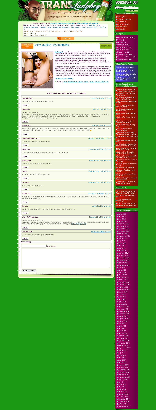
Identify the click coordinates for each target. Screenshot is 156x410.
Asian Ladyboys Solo (65, 13)
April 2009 (122, 302)
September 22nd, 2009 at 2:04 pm (99, 171)
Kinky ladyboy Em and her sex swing (127, 164)
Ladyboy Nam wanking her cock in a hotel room (126, 98)
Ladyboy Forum (122, 17)
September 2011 (124, 236)
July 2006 (121, 382)
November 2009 (124, 285)
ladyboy (86, 81)
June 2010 (122, 270)
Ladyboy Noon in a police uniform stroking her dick (125, 152)
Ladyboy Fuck (122, 45)
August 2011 (122, 238)
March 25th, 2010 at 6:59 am (101, 206)
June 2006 (122, 384)
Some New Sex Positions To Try (126, 196)
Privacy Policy (122, 26)
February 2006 (123, 394)
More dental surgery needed (126, 206)
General (120, 42)
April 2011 (122, 248)
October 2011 (123, 233)
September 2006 (124, 377)
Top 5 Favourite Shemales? (58, 27)
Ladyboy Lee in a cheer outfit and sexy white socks (126, 156)
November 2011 (123, 231)
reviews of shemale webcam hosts (62, 23)
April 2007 (122, 360)
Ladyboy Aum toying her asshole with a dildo (125, 121)
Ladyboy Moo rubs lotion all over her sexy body (126, 182)
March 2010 (122, 275)
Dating (119, 40)
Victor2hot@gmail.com (78, 224)
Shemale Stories (122, 54)
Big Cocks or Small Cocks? (82, 27)
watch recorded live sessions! (87, 23)
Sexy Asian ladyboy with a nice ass (127, 137)
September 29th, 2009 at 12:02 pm (99, 193)
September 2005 (124, 406)
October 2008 (123, 316)
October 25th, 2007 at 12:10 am (100, 98)
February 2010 (123, 277)
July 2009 (121, 294)
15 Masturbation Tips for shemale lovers (125, 71)
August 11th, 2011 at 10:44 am (101, 231)
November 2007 (124, 343)
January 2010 (123, 280)
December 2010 (124, 258)
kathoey (80, 81)
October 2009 (123, 287)
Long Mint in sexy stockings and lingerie (126, 94)
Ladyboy (53, 13)
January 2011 (123, 255)
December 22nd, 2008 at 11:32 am (99, 149)
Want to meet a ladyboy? (125, 68)
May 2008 (121, 328)
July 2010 (121, 268)
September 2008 (124, 319)
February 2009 (123, 306)
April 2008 (122, 331)
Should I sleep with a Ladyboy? (124, 200)
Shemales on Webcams (125, 57)
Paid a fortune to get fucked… (127, 203)
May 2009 (121, 299)
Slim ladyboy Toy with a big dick (126, 125)
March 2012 (122, 221)
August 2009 (122, 292)
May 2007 (121, 358)
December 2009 (124, 282)
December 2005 (124, 399)
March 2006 (122, 392)
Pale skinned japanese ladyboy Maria (124, 129)
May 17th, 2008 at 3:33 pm (102, 109)
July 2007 (121, 353)
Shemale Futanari (123, 24)
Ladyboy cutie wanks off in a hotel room (126, 174)
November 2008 (124, 314)
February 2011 (123, 253)
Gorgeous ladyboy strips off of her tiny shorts (127, 178)
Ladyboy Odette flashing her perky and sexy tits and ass (126, 145)
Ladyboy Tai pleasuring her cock (126, 117)
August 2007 (122, 350)
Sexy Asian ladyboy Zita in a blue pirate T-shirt (126, 148)
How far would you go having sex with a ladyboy (126, 74)
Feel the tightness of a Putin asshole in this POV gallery (126, 90)
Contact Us (121, 29)
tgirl (102, 81)
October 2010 (123, 263)
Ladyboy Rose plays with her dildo (126, 102)
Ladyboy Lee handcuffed (125, 168)
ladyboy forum (94, 25)
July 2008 (121, 323)
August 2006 (122, 379)
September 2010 (124, 265)
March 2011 (122, 250)
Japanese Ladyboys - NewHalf (34, 27)
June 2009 (122, 297)
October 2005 (123, 404)
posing (91, 81)
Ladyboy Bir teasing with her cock (126, 113)
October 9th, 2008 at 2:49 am (101, 125)
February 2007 (123, 365)
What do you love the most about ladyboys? (126, 78)
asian (65, 81)
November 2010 (124, 260)
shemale (97, 81)
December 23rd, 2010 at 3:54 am (100, 217)
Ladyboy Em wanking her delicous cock (125, 110)
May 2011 (121, 246)
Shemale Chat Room (124, 19)
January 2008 (123, 338)
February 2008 (123, 336)
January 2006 (123, 396)
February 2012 (123, 224)
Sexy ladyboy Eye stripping (51, 44)
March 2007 (122, 362)
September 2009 (124, 289)
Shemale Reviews (123, 49)
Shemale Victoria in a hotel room (126, 170)
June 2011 (122, 243)
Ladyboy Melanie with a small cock (127, 141)
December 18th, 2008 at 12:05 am (99, 138)
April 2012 (122, 219)
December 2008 (124, 311)
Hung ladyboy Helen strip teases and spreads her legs (126, 133)
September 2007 (124, 348)
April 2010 (122, 272)
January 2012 (123, 226)
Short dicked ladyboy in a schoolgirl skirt (125, 106)
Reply (25, 105)
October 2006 (123, 375)
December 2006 (124, 370)
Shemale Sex (121, 52)
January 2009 (123, 309)
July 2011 (121, 241)
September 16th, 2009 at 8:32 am (100, 160)
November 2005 (124, 401)
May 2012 (121, 216)
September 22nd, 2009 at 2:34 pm (99, 182)
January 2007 (123, 367)
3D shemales (121, 22)
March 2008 (122, 333)
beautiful (71, 81)
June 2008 (122, 326)
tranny (106, 81)
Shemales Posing (123, 59)
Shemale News (122, 47)
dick (75, 81)
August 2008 (122, 321)
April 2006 (122, 389)
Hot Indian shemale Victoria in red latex (127, 160)
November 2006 (124, 372)
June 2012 (122, 214)
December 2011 (123, 229)
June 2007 (122, 355)
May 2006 (121, 387)
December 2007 (124, 341)
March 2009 (122, 304)
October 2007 (123, 345)
